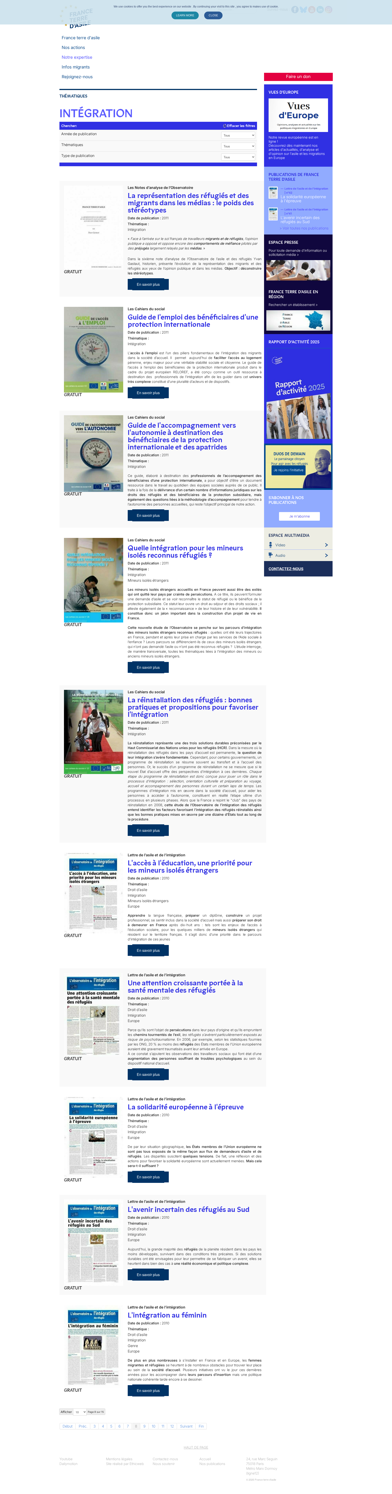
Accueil (205, 1459)
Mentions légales (119, 1459)
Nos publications (212, 1464)
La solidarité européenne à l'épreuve (186, 1106)
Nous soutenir (164, 1464)
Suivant (186, 1426)
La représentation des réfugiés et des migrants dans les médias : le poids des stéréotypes (191, 203)
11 (163, 1426)
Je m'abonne (299, 516)
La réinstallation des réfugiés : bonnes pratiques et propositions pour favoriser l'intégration (193, 707)
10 (153, 1426)
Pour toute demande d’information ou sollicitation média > (298, 252)
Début (68, 1426)
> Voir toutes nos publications (303, 228)
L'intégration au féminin (167, 1315)
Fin (201, 1426)
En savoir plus (148, 284)
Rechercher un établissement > (293, 305)
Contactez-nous (165, 1459)
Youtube (66, 1459)
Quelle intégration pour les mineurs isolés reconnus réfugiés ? (185, 551)
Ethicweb (137, 1464)
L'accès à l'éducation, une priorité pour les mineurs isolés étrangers (190, 866)
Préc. (83, 1426)
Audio (280, 555)
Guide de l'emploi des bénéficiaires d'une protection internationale (193, 320)
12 (172, 1426)
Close (213, 15)
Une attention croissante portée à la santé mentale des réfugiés (185, 986)
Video (280, 545)
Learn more (185, 15)
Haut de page (196, 1447)
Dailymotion (68, 1464)
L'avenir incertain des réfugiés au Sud (189, 1209)
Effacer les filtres (240, 126)
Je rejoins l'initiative (289, 470)
